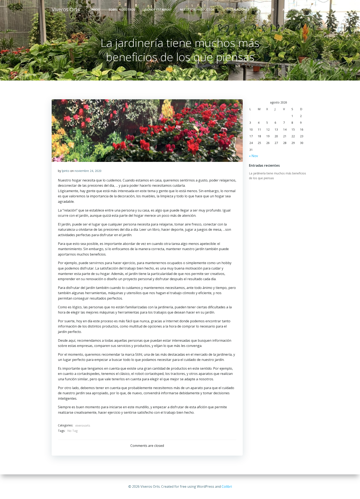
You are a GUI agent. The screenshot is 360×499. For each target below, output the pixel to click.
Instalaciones (237, 9)
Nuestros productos (197, 9)
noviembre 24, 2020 (88, 171)
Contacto (266, 9)
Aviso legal (291, 9)
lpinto (65, 171)
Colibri (227, 486)
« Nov (253, 156)
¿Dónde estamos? (158, 9)
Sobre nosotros (122, 9)
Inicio (95, 9)
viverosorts (82, 425)
